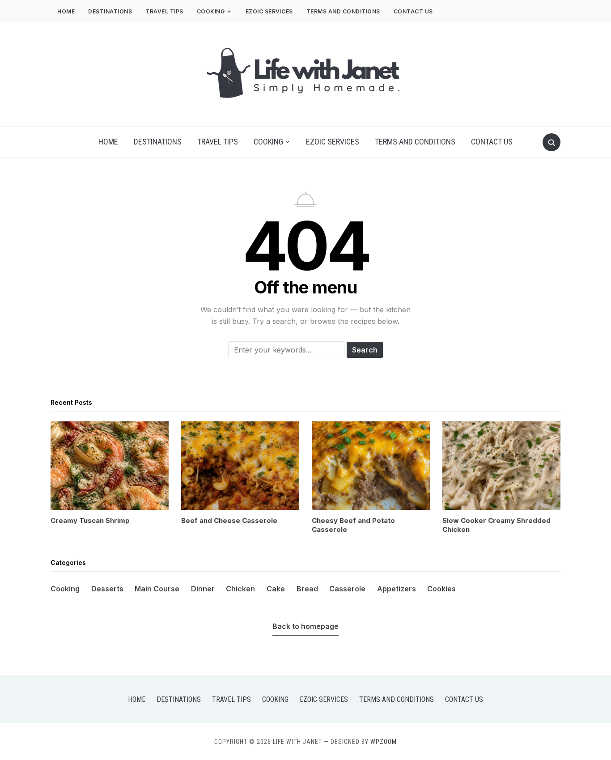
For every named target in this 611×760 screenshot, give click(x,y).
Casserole (347, 588)
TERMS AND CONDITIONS (343, 11)
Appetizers (396, 588)
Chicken (240, 588)
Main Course (157, 588)
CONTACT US (413, 11)
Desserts (107, 588)
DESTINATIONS (110, 11)
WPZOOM (383, 741)
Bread (307, 588)
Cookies (441, 588)
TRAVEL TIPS (164, 11)
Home (66, 11)
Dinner (203, 588)
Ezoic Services (269, 11)
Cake (276, 588)
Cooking (211, 11)
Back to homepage (305, 626)
